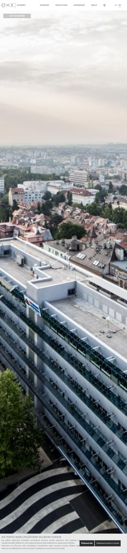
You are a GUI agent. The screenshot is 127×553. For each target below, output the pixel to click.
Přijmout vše (87, 543)
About (94, 5)
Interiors (44, 5)
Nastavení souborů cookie (107, 543)
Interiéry (21, 5)
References (79, 5)
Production (61, 5)
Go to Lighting (17, 16)
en (120, 5)
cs (116, 5)
